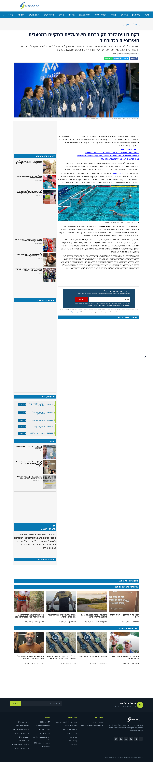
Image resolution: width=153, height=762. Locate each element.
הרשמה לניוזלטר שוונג (70, 729)
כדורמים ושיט (131, 24)
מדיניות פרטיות (72, 733)
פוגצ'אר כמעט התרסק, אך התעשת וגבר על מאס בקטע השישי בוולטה (28, 240)
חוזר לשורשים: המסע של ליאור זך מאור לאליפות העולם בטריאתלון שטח (29, 616)
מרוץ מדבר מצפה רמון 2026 (20, 744)
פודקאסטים (49, 14)
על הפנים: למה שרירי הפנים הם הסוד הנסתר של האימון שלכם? (29, 255)
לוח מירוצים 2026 (23, 722)
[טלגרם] (136, 739)
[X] (131, 739)
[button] (134, 58)
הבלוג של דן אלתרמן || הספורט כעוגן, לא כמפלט (29, 447)
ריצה (147, 14)
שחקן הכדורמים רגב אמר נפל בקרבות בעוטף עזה (120, 159)
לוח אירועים (34, 14)
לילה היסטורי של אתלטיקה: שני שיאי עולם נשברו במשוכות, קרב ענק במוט (29, 192)
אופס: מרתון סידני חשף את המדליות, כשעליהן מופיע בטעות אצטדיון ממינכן (29, 162)
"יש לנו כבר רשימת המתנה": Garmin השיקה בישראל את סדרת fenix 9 (61, 657)
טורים (61, 14)
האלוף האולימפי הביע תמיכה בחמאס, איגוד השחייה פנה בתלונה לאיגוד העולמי (108, 155)
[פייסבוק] (141, 739)
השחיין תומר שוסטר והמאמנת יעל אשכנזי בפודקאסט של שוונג (30, 657)
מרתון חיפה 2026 (23, 741)
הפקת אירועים (98, 722)
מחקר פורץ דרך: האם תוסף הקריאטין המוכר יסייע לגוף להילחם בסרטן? (29, 477)
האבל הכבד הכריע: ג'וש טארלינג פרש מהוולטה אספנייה (29, 177)
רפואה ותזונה (100, 14)
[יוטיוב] (126, 739)
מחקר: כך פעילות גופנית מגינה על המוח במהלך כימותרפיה (94, 616)
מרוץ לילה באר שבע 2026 (21, 729)
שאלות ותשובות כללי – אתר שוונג (92, 726)
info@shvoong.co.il (75, 312)
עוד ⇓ (10, 14)
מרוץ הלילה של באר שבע (21, 733)
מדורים (71, 14)
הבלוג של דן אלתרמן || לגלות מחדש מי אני (124, 616)
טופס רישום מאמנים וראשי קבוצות (66, 722)
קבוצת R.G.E (73, 741)
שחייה (113, 14)
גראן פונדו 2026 (45, 733)
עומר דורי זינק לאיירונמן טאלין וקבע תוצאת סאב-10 (125, 657)
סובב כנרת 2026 (24, 737)
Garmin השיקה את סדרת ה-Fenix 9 (93, 656)
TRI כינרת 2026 (45, 722)
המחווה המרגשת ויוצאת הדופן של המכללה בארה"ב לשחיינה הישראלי (112, 152)
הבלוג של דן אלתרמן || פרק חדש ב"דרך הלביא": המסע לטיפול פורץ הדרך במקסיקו (28, 463)
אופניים (124, 14)
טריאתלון (136, 14)
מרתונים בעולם (45, 746)
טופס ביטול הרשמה (71, 726)
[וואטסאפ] (121, 739)
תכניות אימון (84, 14)
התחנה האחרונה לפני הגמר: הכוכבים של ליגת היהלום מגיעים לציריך (28, 270)
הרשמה (15, 703)
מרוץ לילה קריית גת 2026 (42, 726)
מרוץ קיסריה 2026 (44, 729)
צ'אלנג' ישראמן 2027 (22, 726)
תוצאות (21, 14)
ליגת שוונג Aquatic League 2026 (41, 738)
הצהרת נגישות (72, 737)
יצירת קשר (73, 744)
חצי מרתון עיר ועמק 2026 (42, 743)
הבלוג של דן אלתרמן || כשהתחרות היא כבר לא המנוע (62, 616)
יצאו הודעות (116, 173)
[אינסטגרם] (116, 739)
